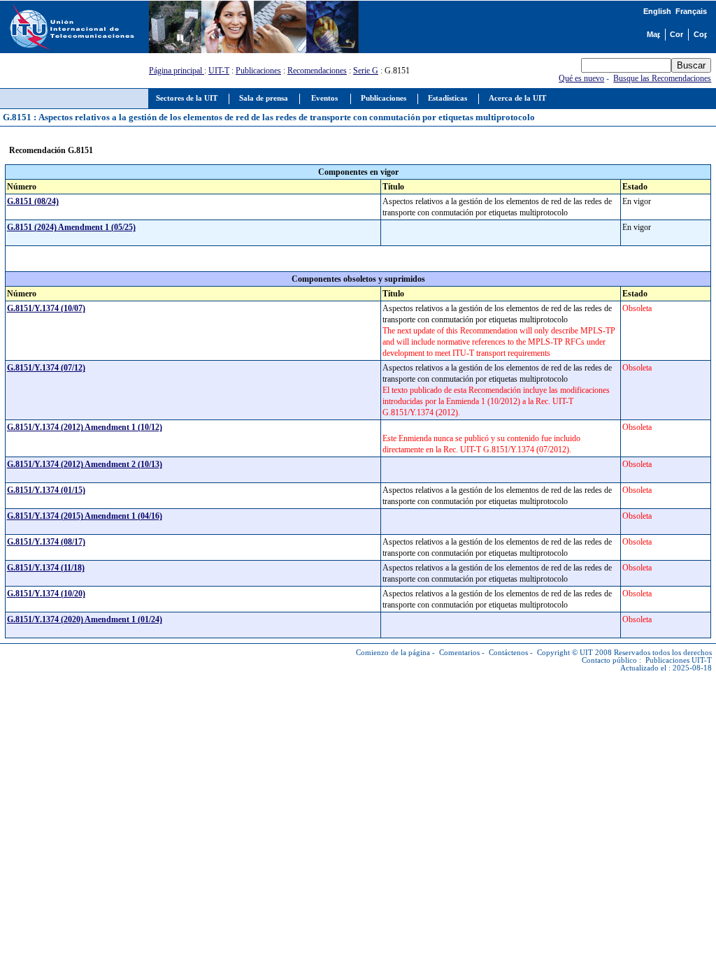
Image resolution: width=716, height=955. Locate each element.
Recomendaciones (317, 71)
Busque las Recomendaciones (662, 78)
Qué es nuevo (581, 78)
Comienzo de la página (393, 652)
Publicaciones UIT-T (678, 660)
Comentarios (459, 652)
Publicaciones (258, 71)
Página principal (176, 71)
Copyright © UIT (565, 652)
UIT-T (218, 71)
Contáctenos (508, 652)
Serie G (365, 71)
